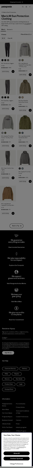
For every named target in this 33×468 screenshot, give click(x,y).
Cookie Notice (20, 447)
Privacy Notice (7, 448)
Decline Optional (16, 458)
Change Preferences (16, 464)
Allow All (17, 453)
